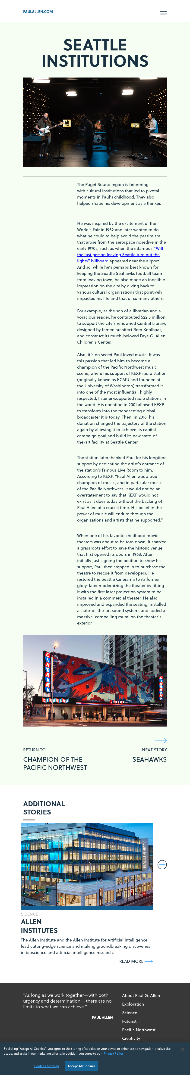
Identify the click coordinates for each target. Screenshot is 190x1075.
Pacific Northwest (138, 1030)
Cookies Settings (46, 1066)
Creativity (131, 1038)
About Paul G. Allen (141, 995)
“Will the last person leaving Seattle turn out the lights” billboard (120, 254)
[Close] (182, 1049)
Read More (131, 961)
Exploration (133, 1004)
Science (129, 1013)
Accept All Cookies (81, 1066)
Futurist (129, 1021)
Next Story (149, 755)
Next (162, 864)
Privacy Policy (114, 1053)
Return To (55, 759)
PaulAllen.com (38, 11)
